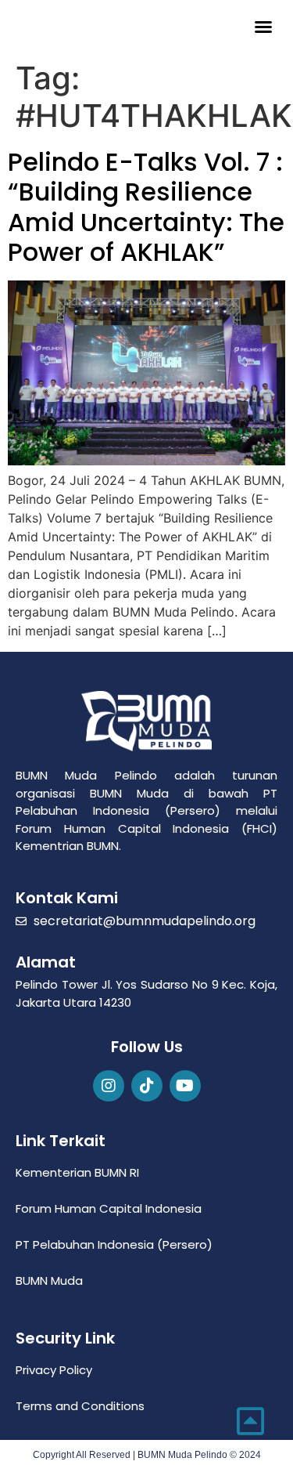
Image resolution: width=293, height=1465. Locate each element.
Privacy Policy (54, 1370)
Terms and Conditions (80, 1406)
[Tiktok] (147, 1085)
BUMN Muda (49, 1280)
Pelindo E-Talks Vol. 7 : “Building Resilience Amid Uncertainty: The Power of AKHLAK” (146, 206)
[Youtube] (185, 1085)
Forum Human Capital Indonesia (109, 1208)
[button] (263, 27)
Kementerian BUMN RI (77, 1172)
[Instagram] (108, 1085)
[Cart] (231, 25)
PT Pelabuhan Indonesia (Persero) (114, 1244)
